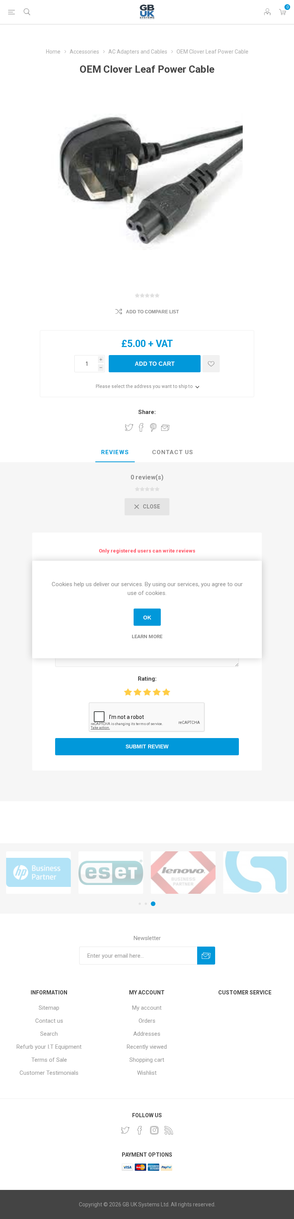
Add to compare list (152, 312)
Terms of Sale (49, 1059)
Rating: (147, 678)
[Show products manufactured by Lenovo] (183, 872)
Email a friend (165, 427)
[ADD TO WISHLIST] (211, 363)
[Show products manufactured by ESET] (110, 872)
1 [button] (140, 904)
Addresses (146, 1033)
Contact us (49, 1020)
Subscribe (206, 956)
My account (147, 1007)
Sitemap (49, 1007)
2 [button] (146, 904)
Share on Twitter (129, 427)
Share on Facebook (141, 427)
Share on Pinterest (153, 427)
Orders (147, 1020)
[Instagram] (154, 1130)
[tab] (115, 452)
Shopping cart (146, 1059)
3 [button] (153, 903)
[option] (38, 872)
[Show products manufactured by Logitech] (255, 872)
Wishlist (147, 1072)
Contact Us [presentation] (172, 452)
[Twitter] (125, 1130)
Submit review (147, 746)
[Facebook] (140, 1130)
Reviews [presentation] (115, 452)
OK (147, 617)
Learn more (147, 636)
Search (49, 1033)
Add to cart (155, 363)
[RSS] (169, 1130)
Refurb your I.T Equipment (49, 1046)
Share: (147, 412)
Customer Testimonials (49, 1072)
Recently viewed (147, 1046)
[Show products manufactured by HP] (38, 872)
